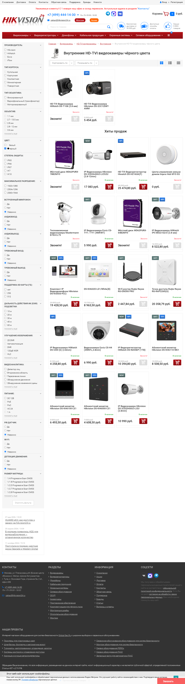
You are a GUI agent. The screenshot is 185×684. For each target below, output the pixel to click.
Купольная (12, 72)
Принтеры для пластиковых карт (19, 641)
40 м (9, 321)
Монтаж (80, 20)
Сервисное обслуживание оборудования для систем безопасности (127, 641)
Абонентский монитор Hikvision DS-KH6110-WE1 (165, 348)
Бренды (87, 2)
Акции (94, 20)
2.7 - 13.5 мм (13, 119)
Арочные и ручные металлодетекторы (22, 656)
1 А (8, 412)
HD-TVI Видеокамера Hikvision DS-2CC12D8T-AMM (96, 106)
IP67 (9, 167)
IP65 (9, 160)
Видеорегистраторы (45, 35)
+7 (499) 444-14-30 (61, 15)
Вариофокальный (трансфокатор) (23, 101)
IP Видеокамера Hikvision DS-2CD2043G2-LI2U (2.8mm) (132, 408)
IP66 (9, 164)
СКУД (52, 595)
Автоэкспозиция (15, 344)
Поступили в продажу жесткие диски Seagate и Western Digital (21, 547)
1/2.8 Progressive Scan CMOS (20, 492)
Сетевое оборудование (148, 35)
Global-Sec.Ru (65, 635)
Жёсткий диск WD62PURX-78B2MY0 (64, 172)
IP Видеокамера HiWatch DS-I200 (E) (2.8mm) (63, 348)
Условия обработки (30, 680)
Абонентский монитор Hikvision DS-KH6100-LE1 (63, 407)
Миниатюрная (14, 82)
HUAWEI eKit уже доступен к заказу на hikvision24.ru (20, 521)
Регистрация (177, 2)
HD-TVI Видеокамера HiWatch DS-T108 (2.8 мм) (64, 105)
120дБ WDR (12, 351)
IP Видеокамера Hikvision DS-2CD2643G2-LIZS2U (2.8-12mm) (98, 174)
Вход (164, 2)
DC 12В (10, 398)
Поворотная (13, 86)
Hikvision (11, 50)
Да (8, 204)
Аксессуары (55, 599)
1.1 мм (10, 116)
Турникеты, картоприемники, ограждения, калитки (28, 648)
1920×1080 (12, 186)
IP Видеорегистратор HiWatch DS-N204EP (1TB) (132, 348)
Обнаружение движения (18, 380)
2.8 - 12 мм (12, 126)
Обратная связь (58, 2)
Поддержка (74, 2)
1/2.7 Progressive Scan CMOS (20, 489)
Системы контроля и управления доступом (24, 652)
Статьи (99, 603)
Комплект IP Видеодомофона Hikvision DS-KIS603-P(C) (64, 291)
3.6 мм (10, 130)
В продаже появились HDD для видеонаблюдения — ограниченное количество (21, 534)
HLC (9, 354)
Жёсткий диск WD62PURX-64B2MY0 (132, 231)
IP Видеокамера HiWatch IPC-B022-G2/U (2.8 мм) (165, 231)
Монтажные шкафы (59, 610)
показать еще (10, 133)
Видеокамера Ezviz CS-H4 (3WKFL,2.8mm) (98, 348)
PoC (9, 405)
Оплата (32, 2)
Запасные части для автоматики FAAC (114, 656)
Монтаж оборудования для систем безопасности (119, 644)
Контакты (43, 2)
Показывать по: (84, 63)
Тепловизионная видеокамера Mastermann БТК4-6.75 (64, 232)
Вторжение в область (17, 373)
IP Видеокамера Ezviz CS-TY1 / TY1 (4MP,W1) (98, 231)
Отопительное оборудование (63, 614)
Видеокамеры (20, 35)
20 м (9, 315)
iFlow (9, 60)
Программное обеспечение (63, 603)
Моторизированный (17, 104)
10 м (9, 311)
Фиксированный (15, 97)
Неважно (11, 212)
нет (9, 289)
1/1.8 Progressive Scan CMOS (20, 482)
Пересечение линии (16, 376)
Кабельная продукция (92, 35)
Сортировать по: (60, 63)
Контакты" (143, 8)
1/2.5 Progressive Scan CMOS (20, 485)
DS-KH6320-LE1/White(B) (97, 289)
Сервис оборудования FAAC (109, 652)
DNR (9, 347)
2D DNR (10, 340)
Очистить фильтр (23, 503)
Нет (8, 208)
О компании (8, 2)
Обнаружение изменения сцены (22, 383)
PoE (9, 402)
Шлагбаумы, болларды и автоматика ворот (24, 644)
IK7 (8, 171)
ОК (176, 678)
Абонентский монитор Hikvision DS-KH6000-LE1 (97, 407)
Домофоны (68, 35)
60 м (9, 325)
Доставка (21, 2)
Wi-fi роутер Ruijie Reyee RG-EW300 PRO (131, 290)
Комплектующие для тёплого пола (66, 606)
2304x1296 (12, 189)
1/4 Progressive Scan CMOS (19, 478)
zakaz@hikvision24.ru (60, 20)
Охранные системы (119, 35)
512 (9, 296)
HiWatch (11, 53)
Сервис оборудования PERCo (110, 648)
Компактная (13, 79)
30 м (9, 318)
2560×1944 (12, 193)
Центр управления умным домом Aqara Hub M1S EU (166, 172)
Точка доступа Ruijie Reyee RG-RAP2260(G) (166, 290)
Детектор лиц (13, 369)
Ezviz (9, 57)
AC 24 (10, 409)
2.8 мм (10, 123)
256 (9, 293)
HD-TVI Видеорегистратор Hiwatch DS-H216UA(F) (132, 172)
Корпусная (12, 75)
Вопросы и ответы (105, 606)
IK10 (9, 174)
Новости (98, 2)
